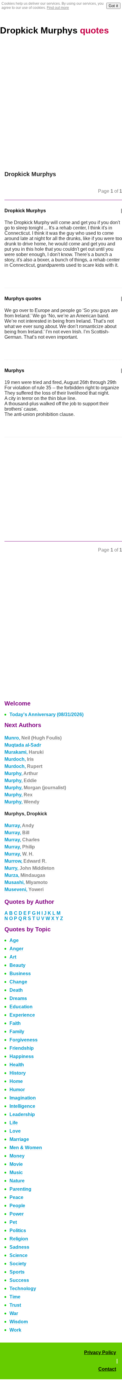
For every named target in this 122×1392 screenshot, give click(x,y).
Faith (15, 1023)
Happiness (21, 1056)
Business (20, 973)
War (13, 1313)
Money (17, 1155)
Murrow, (25, 861)
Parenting (20, 1189)
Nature (17, 1180)
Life (13, 1122)
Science (18, 1255)
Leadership (22, 1114)
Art (12, 956)
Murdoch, (19, 759)
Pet (13, 1222)
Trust (15, 1305)
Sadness (19, 1247)
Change (18, 981)
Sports (17, 1271)
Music (16, 1172)
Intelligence (22, 1106)
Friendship (21, 1048)
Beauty (17, 965)
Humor (17, 1089)
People (17, 1205)
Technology (22, 1288)
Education (21, 1006)
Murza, (24, 875)
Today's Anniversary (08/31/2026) (46, 714)
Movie (16, 1164)
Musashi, (26, 882)
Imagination (22, 1097)
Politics (17, 1230)
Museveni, (24, 889)
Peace (16, 1197)
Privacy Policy (100, 1352)
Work (15, 1329)
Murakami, (24, 752)
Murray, (19, 825)
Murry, (29, 868)
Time (14, 1296)
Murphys (14, 370)
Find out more (58, 8)
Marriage (19, 1139)
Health (16, 1064)
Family (16, 1031)
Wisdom (18, 1321)
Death (16, 990)
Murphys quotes (22, 298)
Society (17, 1263)
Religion (18, 1238)
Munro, (33, 737)
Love (15, 1131)
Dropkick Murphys (54, 30)
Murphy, (21, 773)
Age (14, 940)
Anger (16, 948)
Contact (107, 1369)
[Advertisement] (61, 107)
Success (19, 1280)
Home (16, 1081)
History (17, 1073)
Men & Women (25, 1147)
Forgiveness (23, 1039)
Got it (113, 6)
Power (16, 1213)
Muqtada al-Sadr (22, 745)
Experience (22, 1015)
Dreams (18, 998)
